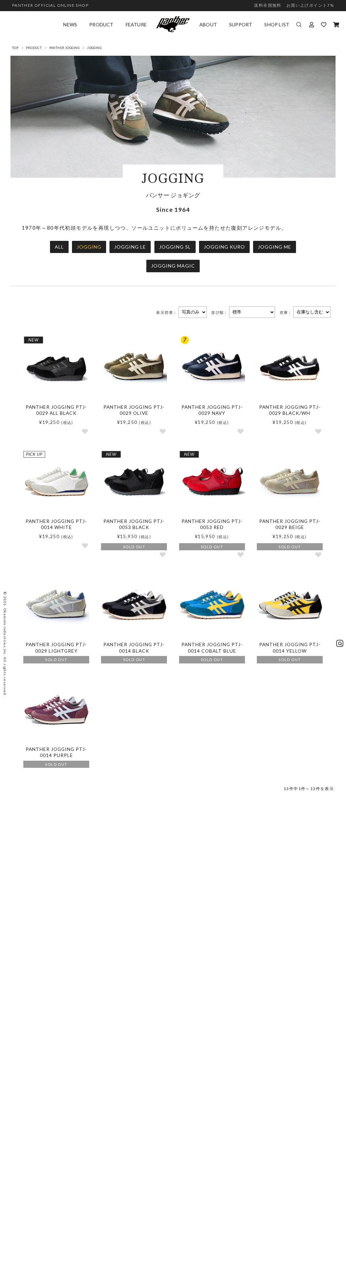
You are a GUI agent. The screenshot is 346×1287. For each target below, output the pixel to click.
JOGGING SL (175, 247)
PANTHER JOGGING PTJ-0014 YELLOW (289, 647)
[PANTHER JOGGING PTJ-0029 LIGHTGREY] (56, 605)
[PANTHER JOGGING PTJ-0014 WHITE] (56, 482)
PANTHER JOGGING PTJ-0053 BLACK (134, 524)
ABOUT (208, 24)
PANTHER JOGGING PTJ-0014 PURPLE (56, 752)
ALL (59, 247)
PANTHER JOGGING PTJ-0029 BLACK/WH (289, 410)
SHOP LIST (276, 24)
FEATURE (136, 24)
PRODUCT (101, 24)
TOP (15, 48)
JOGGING (89, 247)
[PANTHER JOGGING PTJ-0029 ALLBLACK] (56, 368)
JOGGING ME (274, 247)
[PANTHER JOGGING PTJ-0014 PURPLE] (56, 710)
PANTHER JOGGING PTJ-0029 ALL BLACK (56, 410)
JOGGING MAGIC (173, 266)
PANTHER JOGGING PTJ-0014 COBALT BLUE (212, 647)
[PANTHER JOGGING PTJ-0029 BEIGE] (290, 482)
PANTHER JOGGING (64, 48)
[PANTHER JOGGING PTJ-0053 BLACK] (134, 482)
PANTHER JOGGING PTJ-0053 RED (212, 524)
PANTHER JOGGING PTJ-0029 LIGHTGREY (56, 647)
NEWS (70, 24)
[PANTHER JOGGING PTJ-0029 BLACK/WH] (290, 368)
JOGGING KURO (224, 247)
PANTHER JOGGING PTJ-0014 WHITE (56, 524)
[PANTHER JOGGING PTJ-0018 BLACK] (134, 605)
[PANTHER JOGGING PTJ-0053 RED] (212, 482)
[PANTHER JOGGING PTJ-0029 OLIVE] (134, 368)
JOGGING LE (130, 247)
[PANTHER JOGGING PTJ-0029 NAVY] (212, 368)
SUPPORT (240, 24)
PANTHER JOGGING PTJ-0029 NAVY (212, 410)
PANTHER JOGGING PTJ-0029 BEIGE (289, 524)
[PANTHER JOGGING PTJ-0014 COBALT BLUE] (212, 605)
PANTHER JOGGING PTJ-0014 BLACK (134, 647)
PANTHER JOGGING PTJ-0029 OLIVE (134, 410)
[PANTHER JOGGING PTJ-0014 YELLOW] (290, 605)
